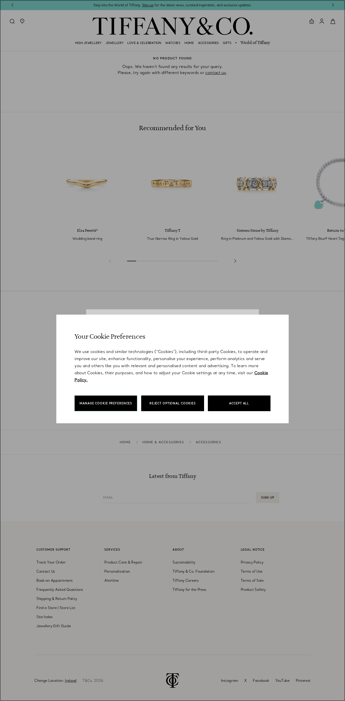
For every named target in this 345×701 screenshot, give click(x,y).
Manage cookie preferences (106, 403)
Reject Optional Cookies (173, 403)
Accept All (239, 403)
